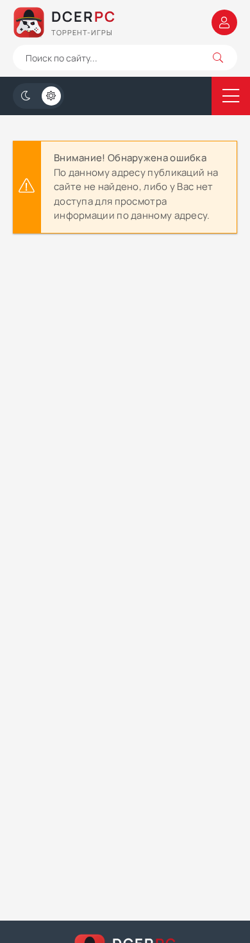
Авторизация (224, 22)
